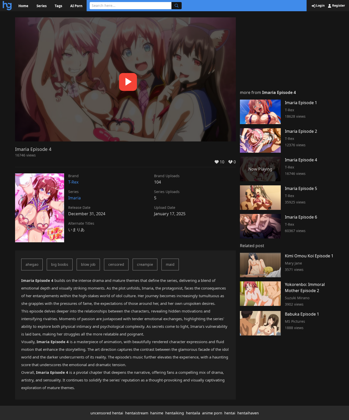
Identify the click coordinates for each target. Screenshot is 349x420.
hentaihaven (248, 413)
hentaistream (136, 413)
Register (338, 6)
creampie (145, 264)
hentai (229, 413)
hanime (156, 413)
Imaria (74, 198)
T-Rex (73, 182)
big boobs (59, 264)
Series (41, 6)
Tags (58, 6)
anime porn (212, 413)
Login (320, 6)
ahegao (32, 264)
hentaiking (174, 413)
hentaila (193, 413)
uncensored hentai (106, 413)
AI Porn (76, 6)
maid (170, 264)
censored (116, 264)
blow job (88, 264)
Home (23, 6)
